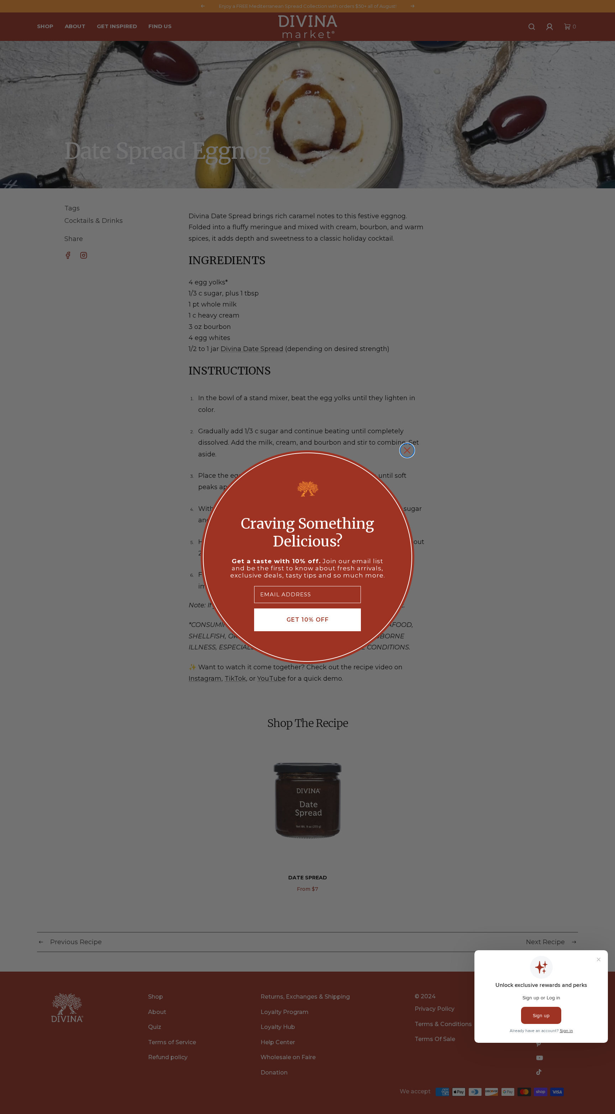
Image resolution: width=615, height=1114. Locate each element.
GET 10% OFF (308, 619)
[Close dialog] (407, 450)
